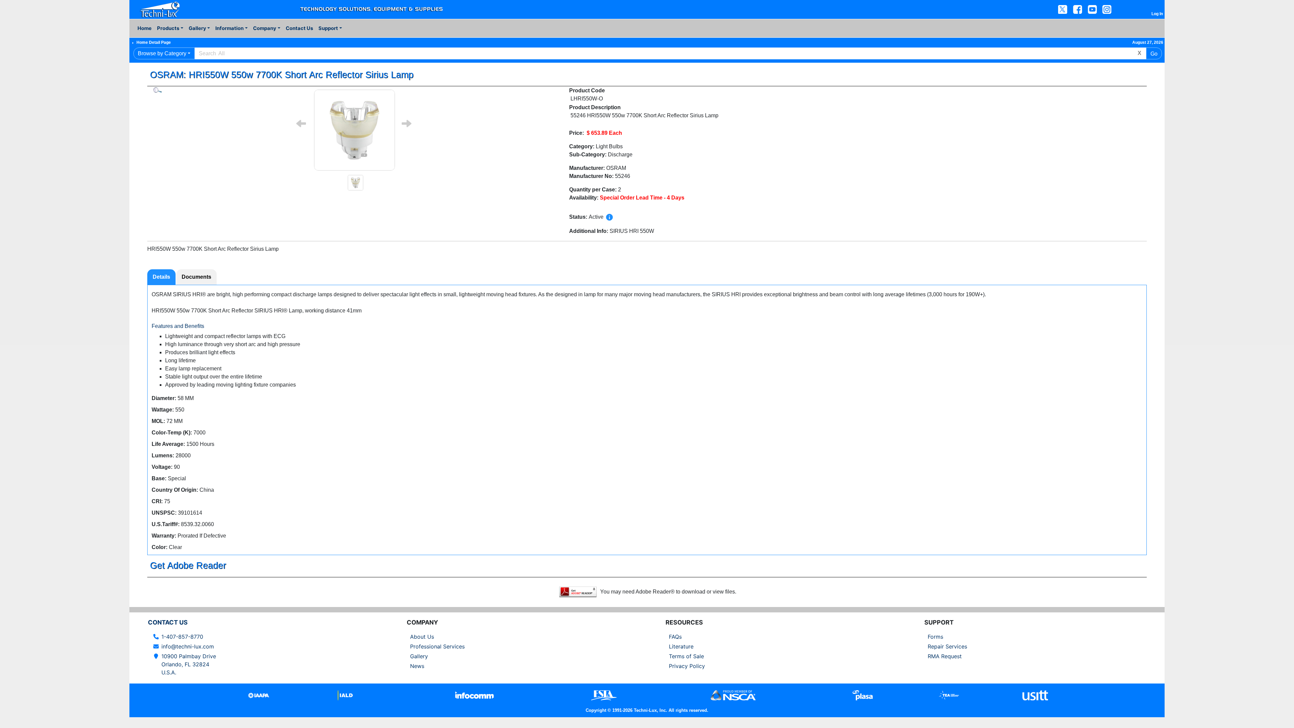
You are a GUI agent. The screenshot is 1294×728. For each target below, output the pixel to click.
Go (1154, 54)
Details (161, 277)
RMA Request (945, 656)
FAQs (675, 636)
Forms (935, 636)
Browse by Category (162, 53)
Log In (1157, 13)
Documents (196, 277)
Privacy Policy (687, 666)
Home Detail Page (153, 42)
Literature (681, 646)
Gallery (419, 656)
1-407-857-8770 (182, 636)
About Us (422, 636)
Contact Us (299, 28)
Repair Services (947, 646)
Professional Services (437, 646)
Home (144, 28)
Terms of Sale (686, 656)
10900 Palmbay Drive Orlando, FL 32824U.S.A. (188, 664)
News (417, 666)
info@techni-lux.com (187, 646)
